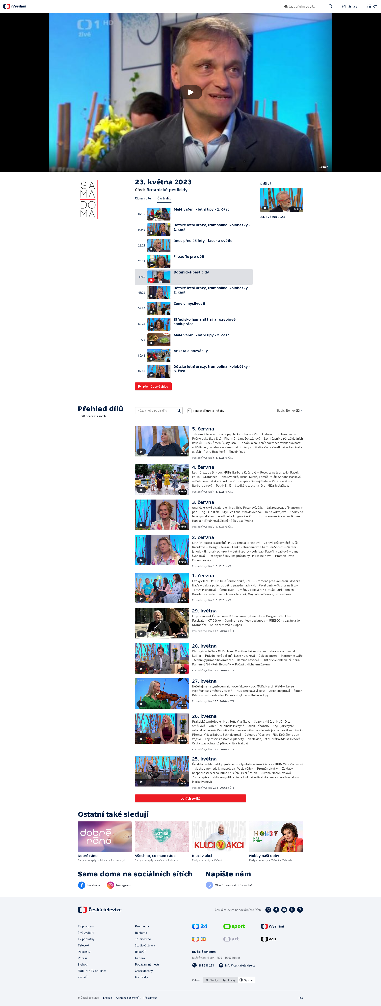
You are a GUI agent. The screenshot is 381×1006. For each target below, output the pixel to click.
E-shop (83, 964)
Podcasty (84, 952)
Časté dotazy (144, 971)
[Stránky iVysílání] (272, 928)
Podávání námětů (147, 964)
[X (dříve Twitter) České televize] (292, 910)
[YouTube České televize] (284, 910)
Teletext (83, 945)
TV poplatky (86, 939)
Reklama (141, 933)
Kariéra (140, 958)
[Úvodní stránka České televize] (100, 910)
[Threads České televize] (300, 910)
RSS (301, 997)
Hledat (330, 6)
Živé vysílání (86, 933)
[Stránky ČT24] (199, 928)
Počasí (82, 958)
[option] (211, 980)
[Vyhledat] (179, 411)
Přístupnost (150, 997)
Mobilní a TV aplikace (92, 971)
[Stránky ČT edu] (268, 940)
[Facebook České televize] (276, 910)
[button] (190, 92)
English (107, 997)
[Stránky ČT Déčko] (199, 940)
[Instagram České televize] (268, 910)
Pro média (142, 926)
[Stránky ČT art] (231, 940)
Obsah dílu (143, 198)
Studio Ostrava (145, 945)
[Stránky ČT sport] (234, 928)
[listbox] (229, 980)
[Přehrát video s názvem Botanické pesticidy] (190, 92)
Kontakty (141, 977)
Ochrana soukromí (127, 997)
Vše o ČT (83, 977)
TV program (86, 926)
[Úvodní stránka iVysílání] (18, 6)
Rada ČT (140, 952)
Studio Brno (143, 939)
